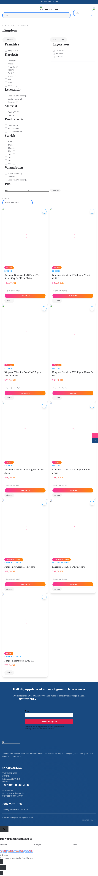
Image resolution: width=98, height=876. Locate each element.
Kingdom (12, 51)
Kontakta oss (9, 790)
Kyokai (11, 64)
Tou (10, 82)
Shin (10, 79)
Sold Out (58, 57)
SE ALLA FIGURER (11, 779)
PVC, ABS (13, 112)
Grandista (12, 125)
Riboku (11, 76)
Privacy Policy (89, 820)
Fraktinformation (12, 796)
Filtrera (9, 39)
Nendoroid (13, 128)
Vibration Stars (14, 132)
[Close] (4, 829)
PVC (10, 115)
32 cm (11, 151)
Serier (6, 776)
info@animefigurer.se (15, 810)
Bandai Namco (14, 99)
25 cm (11, 142)
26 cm (11, 160)
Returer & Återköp (13, 793)
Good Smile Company (17, 96)
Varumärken (9, 773)
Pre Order (17, 563)
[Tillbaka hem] (49, 8)
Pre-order (59, 54)
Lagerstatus (58, 39)
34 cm (11, 163)
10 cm (11, 154)
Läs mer (9, 300)
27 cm (11, 145)
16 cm (11, 157)
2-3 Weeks (59, 51)
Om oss (6, 782)
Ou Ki (11, 73)
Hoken (11, 61)
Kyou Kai (12, 67)
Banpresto (12, 102)
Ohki (10, 70)
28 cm (11, 148)
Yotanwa (12, 86)
